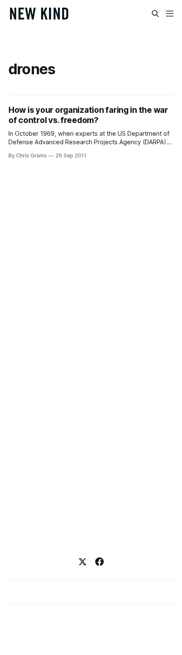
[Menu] (169, 13)
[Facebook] (99, 561)
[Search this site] (155, 13)
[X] (82, 561)
